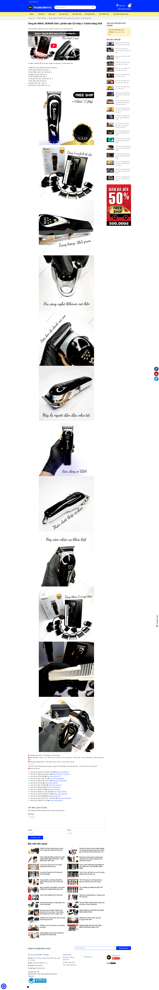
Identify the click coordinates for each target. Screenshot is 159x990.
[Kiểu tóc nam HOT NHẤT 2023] (110, 57)
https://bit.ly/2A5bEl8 (60, 791)
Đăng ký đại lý (123, 948)
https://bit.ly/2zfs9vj (54, 789)
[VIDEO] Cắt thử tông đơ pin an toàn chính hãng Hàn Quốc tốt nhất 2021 (51, 849)
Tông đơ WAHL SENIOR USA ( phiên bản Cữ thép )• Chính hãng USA (92, 903)
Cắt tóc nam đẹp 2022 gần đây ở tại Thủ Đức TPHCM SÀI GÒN (122, 102)
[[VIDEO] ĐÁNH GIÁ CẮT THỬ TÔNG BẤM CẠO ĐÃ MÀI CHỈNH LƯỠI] (72, 928)
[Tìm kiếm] (93, 7)
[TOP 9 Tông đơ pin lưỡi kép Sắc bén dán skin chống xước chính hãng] (72, 882)
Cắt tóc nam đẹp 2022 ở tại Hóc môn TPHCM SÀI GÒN (122, 148)
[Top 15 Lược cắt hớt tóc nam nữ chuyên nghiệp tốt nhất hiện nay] (72, 874)
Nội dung (31, 814)
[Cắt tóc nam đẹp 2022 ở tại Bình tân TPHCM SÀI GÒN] (110, 94)
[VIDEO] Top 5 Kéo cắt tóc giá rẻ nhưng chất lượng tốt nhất (52, 918)
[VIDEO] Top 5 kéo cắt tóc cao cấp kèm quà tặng (52, 926)
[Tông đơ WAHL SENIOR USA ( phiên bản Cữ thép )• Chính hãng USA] (72, 905)
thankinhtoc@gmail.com (39, 963)
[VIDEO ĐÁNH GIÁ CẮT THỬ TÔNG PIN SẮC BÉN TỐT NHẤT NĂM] (33, 935)
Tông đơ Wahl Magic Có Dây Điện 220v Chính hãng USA (52, 903)
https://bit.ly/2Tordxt (55, 785)
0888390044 (38, 965)
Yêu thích (121, 6)
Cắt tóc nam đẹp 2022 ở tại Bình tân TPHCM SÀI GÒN (122, 94)
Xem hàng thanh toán (69, 965)
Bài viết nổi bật (114, 40)
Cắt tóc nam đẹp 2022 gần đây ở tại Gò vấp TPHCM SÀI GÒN (122, 125)
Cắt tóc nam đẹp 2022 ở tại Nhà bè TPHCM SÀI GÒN (122, 140)
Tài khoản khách (125, 9)
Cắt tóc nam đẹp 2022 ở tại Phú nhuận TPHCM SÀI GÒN (122, 110)
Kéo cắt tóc (63, 14)
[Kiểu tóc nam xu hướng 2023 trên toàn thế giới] (110, 44)
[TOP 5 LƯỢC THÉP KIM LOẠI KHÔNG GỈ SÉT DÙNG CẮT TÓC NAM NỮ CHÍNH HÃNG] (72, 867)
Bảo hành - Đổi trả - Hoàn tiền (69, 958)
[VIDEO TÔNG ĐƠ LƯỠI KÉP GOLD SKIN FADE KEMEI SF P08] (72, 912)
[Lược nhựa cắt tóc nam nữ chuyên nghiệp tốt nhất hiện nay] (33, 867)
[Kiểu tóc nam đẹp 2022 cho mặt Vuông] (110, 75)
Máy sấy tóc (77, 14)
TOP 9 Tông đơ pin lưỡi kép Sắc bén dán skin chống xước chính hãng (90, 880)
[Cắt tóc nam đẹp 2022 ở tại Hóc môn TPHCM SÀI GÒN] (110, 147)
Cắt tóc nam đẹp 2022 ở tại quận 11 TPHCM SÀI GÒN (122, 178)
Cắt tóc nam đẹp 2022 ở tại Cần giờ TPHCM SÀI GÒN (122, 156)
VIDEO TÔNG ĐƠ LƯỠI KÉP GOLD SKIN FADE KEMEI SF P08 (91, 911)
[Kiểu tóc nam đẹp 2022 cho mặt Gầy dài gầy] (110, 82)
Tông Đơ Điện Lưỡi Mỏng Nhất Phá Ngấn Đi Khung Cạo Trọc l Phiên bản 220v (51, 881)
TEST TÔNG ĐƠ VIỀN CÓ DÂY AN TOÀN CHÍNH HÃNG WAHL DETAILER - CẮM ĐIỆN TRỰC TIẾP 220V (52, 858)
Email (69, 830)
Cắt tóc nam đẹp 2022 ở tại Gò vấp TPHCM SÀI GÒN (122, 117)
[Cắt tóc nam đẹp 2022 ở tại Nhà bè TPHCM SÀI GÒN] (110, 140)
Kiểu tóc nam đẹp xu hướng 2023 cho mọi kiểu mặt (123, 50)
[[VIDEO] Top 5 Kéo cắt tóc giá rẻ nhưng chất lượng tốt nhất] (33, 920)
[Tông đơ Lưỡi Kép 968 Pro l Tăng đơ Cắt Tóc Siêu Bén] (72, 897)
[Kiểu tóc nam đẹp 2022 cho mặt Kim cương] (110, 63)
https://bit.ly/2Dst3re (56, 800)
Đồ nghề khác (90, 14)
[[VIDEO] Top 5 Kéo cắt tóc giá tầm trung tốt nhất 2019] (72, 920)
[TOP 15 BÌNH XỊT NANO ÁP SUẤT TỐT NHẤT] (72, 890)
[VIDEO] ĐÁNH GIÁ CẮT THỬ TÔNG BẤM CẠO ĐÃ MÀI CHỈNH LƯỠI (90, 926)
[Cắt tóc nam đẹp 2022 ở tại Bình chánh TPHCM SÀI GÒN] (110, 163)
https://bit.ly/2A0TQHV (60, 781)
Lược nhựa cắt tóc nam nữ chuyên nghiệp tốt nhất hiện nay (51, 865)
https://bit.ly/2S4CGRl (53, 796)
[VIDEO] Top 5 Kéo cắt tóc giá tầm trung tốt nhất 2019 (90, 918)
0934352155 (34, 1)
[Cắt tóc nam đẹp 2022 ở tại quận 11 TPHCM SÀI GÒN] (110, 178)
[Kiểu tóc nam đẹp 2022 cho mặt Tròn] (110, 88)
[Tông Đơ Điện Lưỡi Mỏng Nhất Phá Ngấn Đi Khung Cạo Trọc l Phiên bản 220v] (33, 882)
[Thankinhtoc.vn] (40, 7)
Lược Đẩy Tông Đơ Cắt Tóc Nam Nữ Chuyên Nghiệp (51, 873)
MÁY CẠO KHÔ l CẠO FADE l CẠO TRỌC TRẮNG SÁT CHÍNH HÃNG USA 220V (52, 888)
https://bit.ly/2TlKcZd (51, 783)
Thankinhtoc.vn (88, 957)
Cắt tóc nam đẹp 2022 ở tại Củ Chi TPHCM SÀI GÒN (122, 133)
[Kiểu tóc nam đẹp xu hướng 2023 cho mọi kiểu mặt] (110, 50)
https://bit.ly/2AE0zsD (62, 772)
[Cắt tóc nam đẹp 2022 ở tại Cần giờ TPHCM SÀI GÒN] (110, 155)
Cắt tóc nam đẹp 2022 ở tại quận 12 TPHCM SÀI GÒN (122, 171)
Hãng (32, 14)
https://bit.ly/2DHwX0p (57, 778)
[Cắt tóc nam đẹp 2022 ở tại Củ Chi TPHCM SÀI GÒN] (110, 132)
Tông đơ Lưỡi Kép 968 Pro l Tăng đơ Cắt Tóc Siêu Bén (92, 896)
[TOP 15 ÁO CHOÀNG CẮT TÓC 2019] (33, 897)
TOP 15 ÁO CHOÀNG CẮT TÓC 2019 (51, 895)
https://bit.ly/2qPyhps (64, 798)
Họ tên (30, 830)
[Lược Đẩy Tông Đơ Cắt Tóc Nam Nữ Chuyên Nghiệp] (33, 874)
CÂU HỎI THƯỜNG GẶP (121, 14)
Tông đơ (41, 14)
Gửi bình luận (35, 837)
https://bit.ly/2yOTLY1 (54, 776)
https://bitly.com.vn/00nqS (61, 774)
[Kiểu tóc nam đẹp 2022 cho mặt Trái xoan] (110, 69)
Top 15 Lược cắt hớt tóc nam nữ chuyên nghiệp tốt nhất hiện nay (92, 873)
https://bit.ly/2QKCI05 (61, 794)
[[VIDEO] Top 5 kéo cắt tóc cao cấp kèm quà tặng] (33, 928)
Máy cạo (51, 14)
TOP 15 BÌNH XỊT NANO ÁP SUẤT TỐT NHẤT (91, 888)
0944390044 (40, 968)
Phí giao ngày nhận (69, 962)
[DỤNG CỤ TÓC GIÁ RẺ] (119, 205)
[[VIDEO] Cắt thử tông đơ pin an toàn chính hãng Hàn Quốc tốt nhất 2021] (33, 850)
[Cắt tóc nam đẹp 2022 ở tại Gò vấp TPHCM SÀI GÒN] (110, 117)
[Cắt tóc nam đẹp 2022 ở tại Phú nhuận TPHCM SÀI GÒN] (110, 109)
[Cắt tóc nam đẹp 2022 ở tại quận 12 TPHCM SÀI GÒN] (110, 170)
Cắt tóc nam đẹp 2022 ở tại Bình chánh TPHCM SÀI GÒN (122, 163)
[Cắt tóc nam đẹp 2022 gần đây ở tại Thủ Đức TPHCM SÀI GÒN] (110, 102)
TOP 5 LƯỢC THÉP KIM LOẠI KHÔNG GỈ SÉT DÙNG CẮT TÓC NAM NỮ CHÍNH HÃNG (91, 866)
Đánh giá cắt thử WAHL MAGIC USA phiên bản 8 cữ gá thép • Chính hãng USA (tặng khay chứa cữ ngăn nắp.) (51, 911)
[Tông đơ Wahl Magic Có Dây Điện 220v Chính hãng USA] (33, 905)
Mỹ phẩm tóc (104, 14)
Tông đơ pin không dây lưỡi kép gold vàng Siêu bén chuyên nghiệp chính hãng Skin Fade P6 (91, 858)
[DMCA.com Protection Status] (111, 963)
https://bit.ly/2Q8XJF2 (53, 787)
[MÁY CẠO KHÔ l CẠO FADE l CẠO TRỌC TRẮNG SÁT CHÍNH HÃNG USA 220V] (33, 890)
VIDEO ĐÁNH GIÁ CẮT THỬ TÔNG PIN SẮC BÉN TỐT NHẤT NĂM (52, 933)
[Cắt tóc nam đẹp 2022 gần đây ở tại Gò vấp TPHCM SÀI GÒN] (110, 124)
